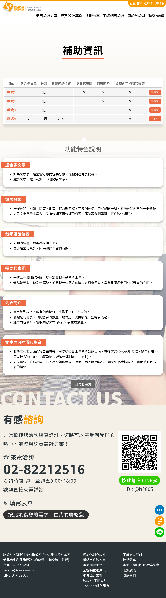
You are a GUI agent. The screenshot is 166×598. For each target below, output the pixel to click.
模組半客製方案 (94, 560)
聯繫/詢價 (156, 16)
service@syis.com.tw (18, 570)
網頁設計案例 (71, 16)
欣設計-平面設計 (95, 580)
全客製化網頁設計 (96, 570)
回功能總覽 (83, 384)
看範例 (155, 92)
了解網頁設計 (114, 16)
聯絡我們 (129, 575)
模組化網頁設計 (94, 554)
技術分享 (92, 16)
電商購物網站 (92, 565)
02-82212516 (44, 469)
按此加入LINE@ (139, 480)
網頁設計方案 (47, 16)
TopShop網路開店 (96, 586)
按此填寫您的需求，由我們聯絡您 (46, 514)
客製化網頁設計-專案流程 (141, 565)
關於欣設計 (136, 16)
